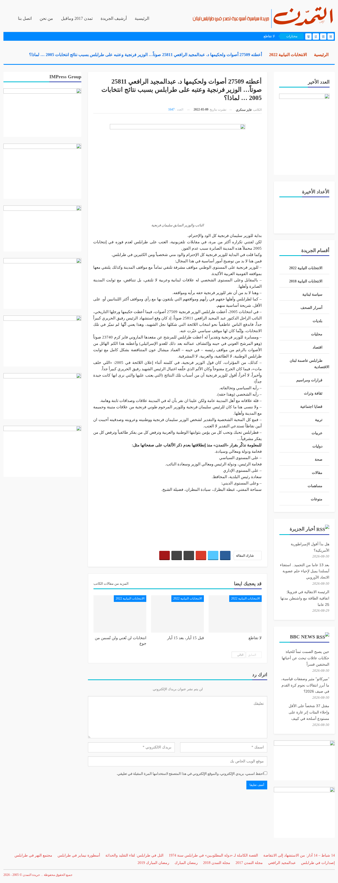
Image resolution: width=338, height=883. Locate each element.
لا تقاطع (269, 36)
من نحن (46, 18)
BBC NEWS (302, 636)
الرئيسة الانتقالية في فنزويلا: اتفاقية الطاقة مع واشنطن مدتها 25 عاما (304, 598)
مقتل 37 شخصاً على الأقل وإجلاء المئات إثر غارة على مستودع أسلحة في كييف (309, 712)
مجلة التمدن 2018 (216, 863)
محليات (316, 334)
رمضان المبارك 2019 (153, 863)
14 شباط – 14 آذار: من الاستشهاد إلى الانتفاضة (299, 855)
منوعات (316, 499)
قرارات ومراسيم (309, 380)
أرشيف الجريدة (114, 18)
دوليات (317, 446)
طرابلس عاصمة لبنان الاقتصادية (309, 364)
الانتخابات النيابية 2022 (245, 598)
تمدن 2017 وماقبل (77, 18)
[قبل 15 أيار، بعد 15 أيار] (177, 613)
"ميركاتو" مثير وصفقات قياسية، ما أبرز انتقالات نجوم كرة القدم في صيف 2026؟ (305, 685)
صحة (318, 459)
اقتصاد (317, 347)
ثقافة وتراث (313, 393)
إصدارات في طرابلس (318, 863)
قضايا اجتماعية (311, 407)
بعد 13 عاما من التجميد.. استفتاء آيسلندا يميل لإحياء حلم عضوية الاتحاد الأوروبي (304, 571)
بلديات (317, 321)
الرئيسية (142, 18)
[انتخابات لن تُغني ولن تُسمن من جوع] (119, 613)
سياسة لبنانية (312, 294)
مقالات (317, 473)
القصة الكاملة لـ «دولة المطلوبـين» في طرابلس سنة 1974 (213, 855)
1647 (171, 109)
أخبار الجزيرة (302, 529)
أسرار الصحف (311, 308)
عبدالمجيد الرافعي (282, 863)
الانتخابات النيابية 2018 (305, 281)
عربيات (317, 433)
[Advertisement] (177, 519)
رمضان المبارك (186, 863)
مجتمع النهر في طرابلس (33, 855)
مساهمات (315, 486)
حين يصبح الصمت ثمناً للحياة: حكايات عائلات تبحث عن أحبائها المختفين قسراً (305, 657)
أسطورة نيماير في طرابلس (79, 855)
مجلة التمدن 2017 (249, 863)
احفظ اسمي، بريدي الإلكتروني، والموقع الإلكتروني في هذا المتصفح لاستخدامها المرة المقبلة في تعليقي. (190, 774)
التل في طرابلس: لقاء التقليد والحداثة (134, 855)
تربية (318, 420)
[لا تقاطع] (235, 613)
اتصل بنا (25, 18)
